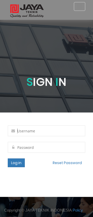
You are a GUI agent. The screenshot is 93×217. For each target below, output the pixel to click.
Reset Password (67, 162)
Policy (78, 210)
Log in (16, 162)
